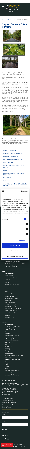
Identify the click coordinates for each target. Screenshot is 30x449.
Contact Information (8, 380)
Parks (5, 170)
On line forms (9, 325)
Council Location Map (8, 405)
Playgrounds (7, 178)
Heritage (7, 351)
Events (7, 282)
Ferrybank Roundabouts (10, 157)
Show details (21, 240)
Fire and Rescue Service (12, 284)
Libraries (7, 315)
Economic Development (12, 340)
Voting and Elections (11, 266)
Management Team (7, 400)
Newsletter (8, 300)
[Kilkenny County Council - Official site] (5, 7)
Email (3, 421)
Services (9, 19)
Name (4, 414)
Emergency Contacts (8, 398)
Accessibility (8, 445)
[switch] (26, 224)
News (3, 271)
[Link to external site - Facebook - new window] (3, 439)
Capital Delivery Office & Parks (20, 19)
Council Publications (11, 313)
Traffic (6, 368)
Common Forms (9, 317)
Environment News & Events (13, 278)
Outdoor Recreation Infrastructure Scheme (13, 166)
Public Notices (9, 280)
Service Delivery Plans (11, 298)
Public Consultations (11, 311)
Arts (6, 331)
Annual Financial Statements (13, 308)
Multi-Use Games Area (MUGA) (12, 160)
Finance (7, 344)
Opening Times (6, 407)
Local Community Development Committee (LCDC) (14, 305)
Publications (6, 290)
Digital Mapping (9, 338)
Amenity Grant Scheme (10, 150)
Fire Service (8, 346)
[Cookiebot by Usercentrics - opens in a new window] (21, 191)
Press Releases (9, 273)
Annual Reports (9, 296)
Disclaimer (19, 444)
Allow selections (15, 251)
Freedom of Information (12, 375)
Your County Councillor (9, 403)
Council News (9, 276)
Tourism (7, 366)
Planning (7, 362)
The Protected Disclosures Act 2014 (15, 264)
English (3, 19)
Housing (7, 349)
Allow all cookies (15, 245)
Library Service (9, 353)
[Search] (26, 6)
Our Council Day (8, 162)
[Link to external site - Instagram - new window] (8, 439)
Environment (8, 342)
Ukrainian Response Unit (12, 370)
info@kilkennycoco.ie (12, 391)
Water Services (9, 373)
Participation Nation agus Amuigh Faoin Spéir (13, 174)
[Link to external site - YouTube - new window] (5, 439)
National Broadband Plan (12, 360)
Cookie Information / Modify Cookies (14, 446)
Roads (6, 364)
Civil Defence (8, 333)
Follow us (5, 436)
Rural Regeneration (10, 303)
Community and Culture (12, 335)
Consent (5, 429)
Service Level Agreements (12, 262)
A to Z (26, 444)
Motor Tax (8, 357)
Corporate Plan (9, 294)
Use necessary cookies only (15, 256)
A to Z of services (10, 329)
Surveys (7, 292)
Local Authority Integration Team (14, 355)
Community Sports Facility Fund (12, 153)
